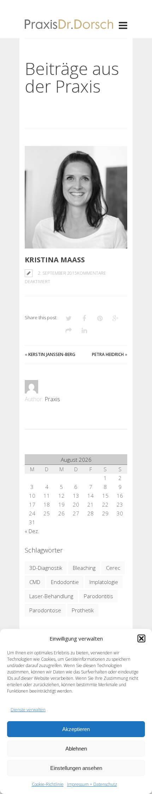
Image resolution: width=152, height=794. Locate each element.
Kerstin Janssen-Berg (51, 354)
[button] (141, 638)
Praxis (52, 399)
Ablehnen (76, 749)
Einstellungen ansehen (76, 768)
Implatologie (103, 581)
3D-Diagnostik (45, 567)
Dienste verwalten (28, 710)
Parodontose (45, 610)
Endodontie (65, 581)
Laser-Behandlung (51, 596)
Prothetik (83, 610)
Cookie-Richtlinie (48, 784)
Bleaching (84, 567)
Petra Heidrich (108, 354)
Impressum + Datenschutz (92, 784)
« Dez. (32, 531)
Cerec (113, 567)
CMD (34, 581)
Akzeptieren (76, 729)
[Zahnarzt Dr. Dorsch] (69, 24)
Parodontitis (98, 596)
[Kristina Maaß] (76, 197)
